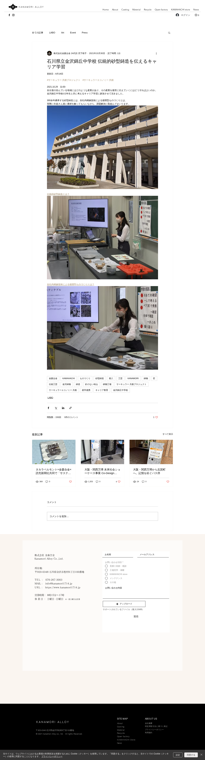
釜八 (111, 378)
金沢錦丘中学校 (120, 390)
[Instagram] (13, 15)
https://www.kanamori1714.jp (62, 587)
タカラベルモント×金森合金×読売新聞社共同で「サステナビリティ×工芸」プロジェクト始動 (53, 471)
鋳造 (78, 384)
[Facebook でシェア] (48, 407)
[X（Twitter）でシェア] (55, 407)
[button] (197, 14)
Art (62, 32)
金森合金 (53, 378)
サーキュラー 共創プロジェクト (131, 384)
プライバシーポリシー (51, 756)
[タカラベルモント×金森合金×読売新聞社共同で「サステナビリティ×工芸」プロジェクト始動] (53, 452)
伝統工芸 (53, 384)
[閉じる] (201, 755)
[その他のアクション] (156, 53)
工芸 (120, 378)
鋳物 (146, 378)
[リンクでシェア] (70, 407)
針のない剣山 (91, 384)
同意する (191, 754)
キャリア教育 (101, 390)
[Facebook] (9, 15)
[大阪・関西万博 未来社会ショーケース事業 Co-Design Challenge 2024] (102, 452)
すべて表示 (168, 434)
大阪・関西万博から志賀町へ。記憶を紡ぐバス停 (149, 471)
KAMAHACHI (68, 378)
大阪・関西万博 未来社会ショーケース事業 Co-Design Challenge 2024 (102, 471)
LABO (52, 32)
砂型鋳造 (99, 378)
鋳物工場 (107, 384)
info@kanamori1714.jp (58, 583)
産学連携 (86, 390)
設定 (178, 754)
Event (73, 32)
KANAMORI (133, 378)
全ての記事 (37, 32)
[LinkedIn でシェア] (63, 407)
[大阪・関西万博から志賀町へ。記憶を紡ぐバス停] (151, 452)
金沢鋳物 (66, 384)
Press (85, 32)
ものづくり (85, 378)
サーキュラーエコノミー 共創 (63, 390)
